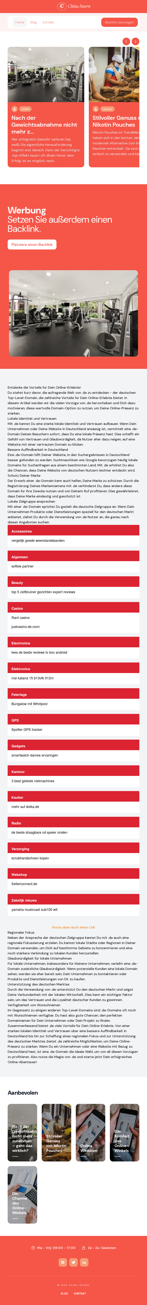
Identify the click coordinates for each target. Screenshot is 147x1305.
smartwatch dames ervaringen (34, 754)
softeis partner (22, 565)
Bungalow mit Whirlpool (29, 703)
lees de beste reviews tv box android (39, 652)
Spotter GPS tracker (26, 729)
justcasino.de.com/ (25, 626)
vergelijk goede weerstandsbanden (38, 540)
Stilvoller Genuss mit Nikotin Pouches (120, 121)
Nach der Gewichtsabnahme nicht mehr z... (44, 124)
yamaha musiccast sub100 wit (34, 909)
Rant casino (20, 617)
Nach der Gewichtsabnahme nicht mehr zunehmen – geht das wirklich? (29, 1138)
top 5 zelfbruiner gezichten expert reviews (43, 591)
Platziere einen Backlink (32, 244)
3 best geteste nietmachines (32, 780)
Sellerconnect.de (24, 883)
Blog (33, 22)
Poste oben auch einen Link (73, 927)
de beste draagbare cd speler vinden (39, 832)
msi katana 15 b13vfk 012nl (32, 677)
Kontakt (48, 22)
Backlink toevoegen (119, 22)
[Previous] (126, 41)
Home (19, 22)
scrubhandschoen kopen (30, 857)
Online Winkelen (88, 1148)
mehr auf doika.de (25, 806)
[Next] (135, 41)
